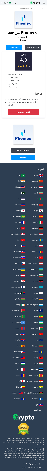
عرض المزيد (38, 410)
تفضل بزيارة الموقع (33, 47)
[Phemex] (23, 144)
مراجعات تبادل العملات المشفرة (32, 467)
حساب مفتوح (14, 47)
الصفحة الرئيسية (40, 9)
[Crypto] (23, 420)
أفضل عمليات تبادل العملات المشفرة (30, 464)
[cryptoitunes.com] (34, 2)
